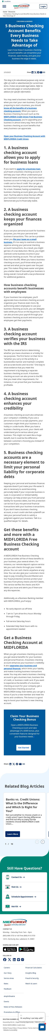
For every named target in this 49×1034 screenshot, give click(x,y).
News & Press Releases (13, 1007)
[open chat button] (42, 1027)
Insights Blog (30, 973)
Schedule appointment (22, 896)
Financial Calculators (33, 967)
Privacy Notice (22, 1028)
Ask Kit (15, 906)
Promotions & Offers (12, 1012)
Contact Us (16, 877)
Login (43, 6)
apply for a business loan (28, 169)
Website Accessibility (10, 1030)
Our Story (7, 973)
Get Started (23, 747)
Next (43, 842)
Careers (7, 967)
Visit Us (15, 887)
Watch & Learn (31, 983)
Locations (7, 1)
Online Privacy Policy (9, 1028)
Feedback (7, 989)
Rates (6, 983)
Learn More (12, 834)
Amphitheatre (9, 996)
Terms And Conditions (35, 1028)
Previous (37, 842)
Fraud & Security (32, 978)
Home (5, 11)
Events (6, 1001)
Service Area (9, 978)
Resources (11, 11)
